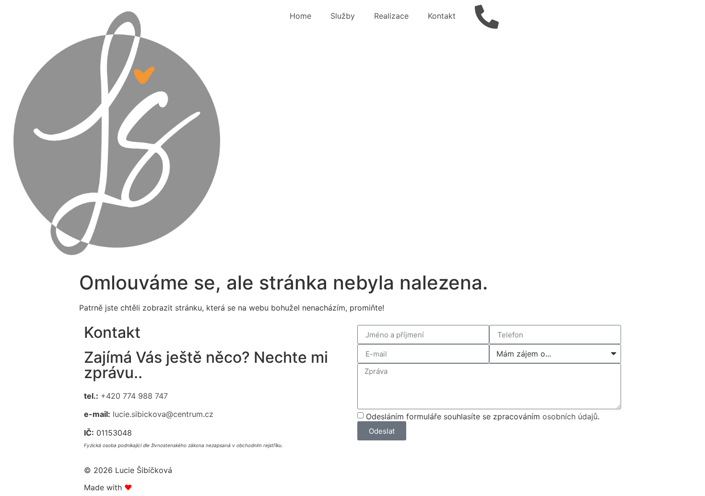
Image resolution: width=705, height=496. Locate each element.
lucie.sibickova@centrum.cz (163, 414)
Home (300, 16)
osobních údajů (570, 416)
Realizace (391, 16)
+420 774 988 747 (134, 396)
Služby (342, 16)
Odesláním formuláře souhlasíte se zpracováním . (482, 416)
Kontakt (442, 16)
